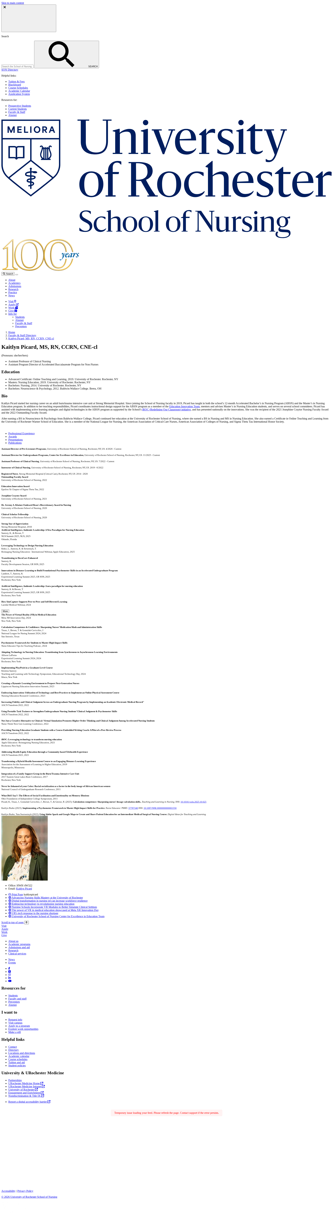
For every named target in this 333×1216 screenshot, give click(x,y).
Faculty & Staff (16, 112)
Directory (13, 1049)
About (11, 279)
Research (13, 289)
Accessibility (8, 1190)
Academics (14, 283)
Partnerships (15, 1080)
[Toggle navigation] (16, 274)
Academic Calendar (19, 90)
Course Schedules (18, 87)
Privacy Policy (25, 1190)
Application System (19, 94)
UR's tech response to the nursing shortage (34, 913)
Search (9, 274)
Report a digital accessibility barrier (28, 1101)
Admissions (14, 286)
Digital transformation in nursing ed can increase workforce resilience (49, 900)
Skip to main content (12, 2)
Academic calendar (18, 1056)
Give (11, 310)
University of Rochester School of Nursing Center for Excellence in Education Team (57, 916)
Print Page (17, 894)
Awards (12, 436)
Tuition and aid (16, 1062)
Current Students (17, 108)
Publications (15, 442)
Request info (15, 1019)
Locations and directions (21, 1053)
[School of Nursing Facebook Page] (9, 968)
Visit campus (15, 1022)
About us (13, 941)
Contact (12, 1046)
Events (12, 962)
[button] (9, 69)
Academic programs (19, 944)
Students (20, 317)
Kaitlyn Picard (24, 888)
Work (11, 307)
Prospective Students (19, 105)
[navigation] (15, 922)
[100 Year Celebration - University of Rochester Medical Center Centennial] (40, 270)
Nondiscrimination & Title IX (24, 1095)
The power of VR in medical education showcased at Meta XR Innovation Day (55, 910)
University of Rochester (21, 1089)
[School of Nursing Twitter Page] (9, 971)
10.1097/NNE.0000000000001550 (160, 808)
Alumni (12, 115)
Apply (12, 304)
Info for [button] (12, 313)
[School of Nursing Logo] (166, 237)
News (11, 295)
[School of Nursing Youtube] (9, 980)
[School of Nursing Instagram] (9, 974)
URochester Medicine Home (24, 1083)
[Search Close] (28, 18)
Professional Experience (21, 433)
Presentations (15, 439)
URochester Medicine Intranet (25, 1086)
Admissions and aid (19, 947)
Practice (12, 292)
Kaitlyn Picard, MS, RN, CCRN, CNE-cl (31, 338)
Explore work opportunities (23, 1028)
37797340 (133, 808)
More (5, 611)
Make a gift (14, 1032)
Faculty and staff (17, 998)
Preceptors (21, 326)
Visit (11, 301)
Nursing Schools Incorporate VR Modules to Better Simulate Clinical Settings (54, 907)
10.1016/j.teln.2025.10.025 (193, 802)
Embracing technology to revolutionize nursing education (42, 903)
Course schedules (17, 1059)
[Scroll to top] (26, 922)
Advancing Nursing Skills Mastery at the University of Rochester (47, 897)
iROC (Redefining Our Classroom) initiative (166, 409)
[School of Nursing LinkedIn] (9, 977)
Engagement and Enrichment (24, 1092)
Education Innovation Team (184, 406)
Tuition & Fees (16, 81)
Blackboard (14, 84)
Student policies (17, 1065)
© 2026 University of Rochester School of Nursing (29, 1196)
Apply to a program (19, 1025)
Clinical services (17, 953)
